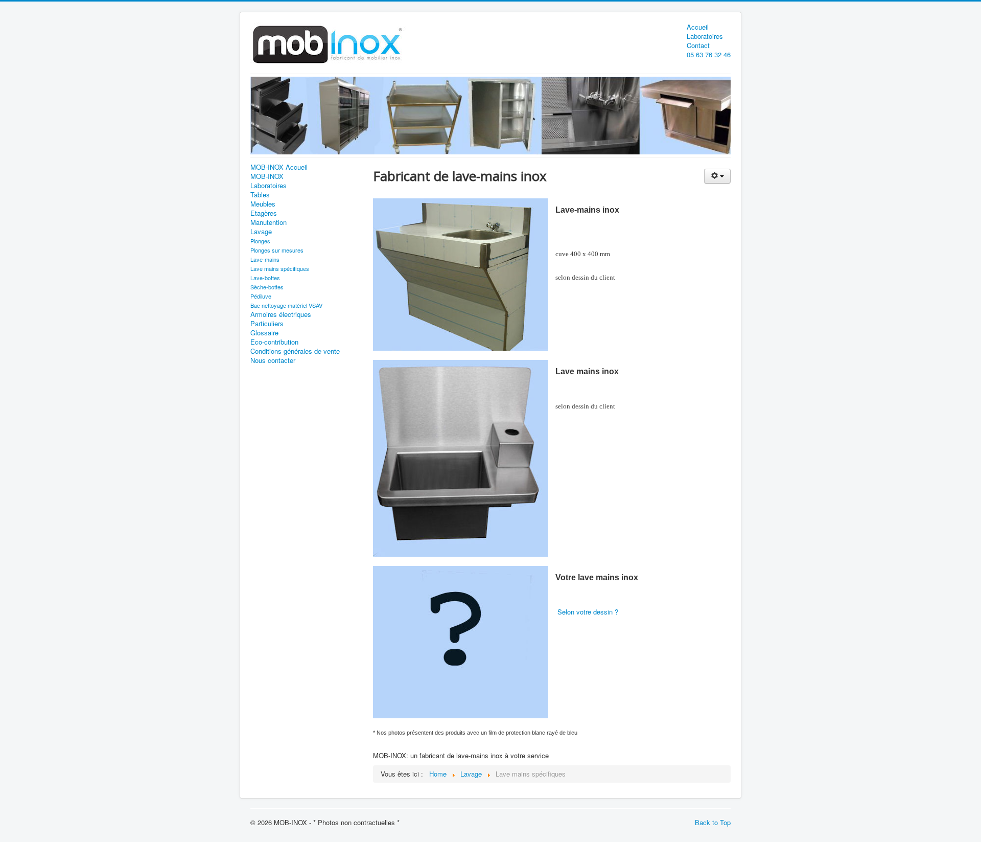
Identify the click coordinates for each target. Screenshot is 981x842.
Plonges (260, 241)
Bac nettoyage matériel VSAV (286, 305)
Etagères (263, 213)
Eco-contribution (274, 342)
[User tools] (717, 176)
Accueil (698, 27)
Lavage (261, 231)
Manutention (268, 222)
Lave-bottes (265, 278)
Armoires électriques (280, 314)
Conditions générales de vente (295, 351)
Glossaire (264, 332)
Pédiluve (260, 296)
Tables (260, 194)
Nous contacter (272, 360)
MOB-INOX (267, 176)
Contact (698, 45)
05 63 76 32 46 (709, 54)
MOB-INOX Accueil (279, 167)
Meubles (262, 204)
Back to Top (713, 822)
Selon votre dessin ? (587, 612)
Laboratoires (705, 36)
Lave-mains (264, 259)
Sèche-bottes (267, 287)
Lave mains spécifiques (279, 268)
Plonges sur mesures (276, 250)
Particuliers (267, 323)
